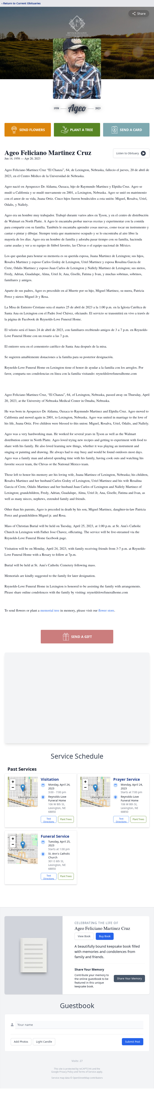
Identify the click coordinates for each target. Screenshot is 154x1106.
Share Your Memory (129, 978)
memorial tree (49, 610)
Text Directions (48, 820)
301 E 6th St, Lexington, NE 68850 (57, 864)
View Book (84, 936)
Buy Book (104, 936)
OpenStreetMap (81, 1077)
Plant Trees (66, 819)
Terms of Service (87, 1071)
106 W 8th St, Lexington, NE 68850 (57, 808)
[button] (22, 788)
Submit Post (132, 1041)
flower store (106, 610)
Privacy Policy (66, 1071)
